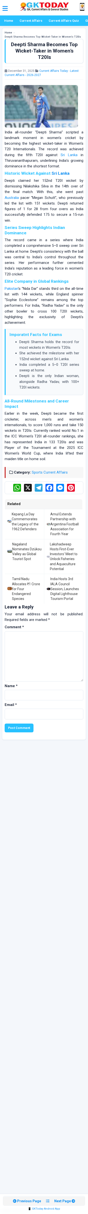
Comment (14, 627)
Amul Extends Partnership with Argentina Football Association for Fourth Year (64, 524)
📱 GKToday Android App (44, 1208)
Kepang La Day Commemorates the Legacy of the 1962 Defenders (25, 521)
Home (8, 20)
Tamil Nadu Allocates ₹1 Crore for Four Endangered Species (26, 589)
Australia (12, 197)
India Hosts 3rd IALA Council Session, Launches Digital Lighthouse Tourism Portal (64, 589)
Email (11, 705)
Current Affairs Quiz (64, 20)
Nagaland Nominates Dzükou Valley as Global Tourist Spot (27, 551)
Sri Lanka (69, 155)
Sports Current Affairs (50, 472)
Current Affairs (31, 20)
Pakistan (11, 288)
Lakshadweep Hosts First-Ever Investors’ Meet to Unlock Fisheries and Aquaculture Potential (63, 556)
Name (11, 686)
